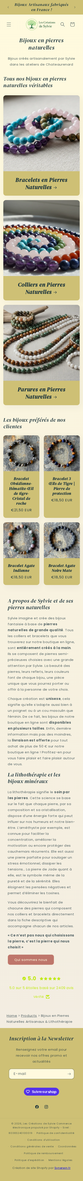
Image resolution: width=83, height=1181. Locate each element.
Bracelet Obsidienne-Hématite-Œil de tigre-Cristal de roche (21, 491)
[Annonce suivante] (75, 7)
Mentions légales (60, 1160)
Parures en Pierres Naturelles (42, 393)
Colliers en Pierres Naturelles (41, 288)
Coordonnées (67, 1146)
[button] (9, 24)
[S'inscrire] (69, 1074)
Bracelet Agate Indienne (21, 568)
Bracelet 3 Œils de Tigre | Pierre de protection (61, 486)
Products (29, 1015)
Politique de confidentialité (55, 1133)
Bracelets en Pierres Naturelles (41, 183)
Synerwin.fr (62, 1168)
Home (12, 1015)
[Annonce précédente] (8, 7)
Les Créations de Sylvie (39, 1123)
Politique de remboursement (43, 1153)
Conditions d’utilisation (43, 1140)
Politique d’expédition (29, 1160)
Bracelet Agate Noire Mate (61, 568)
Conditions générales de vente (32, 1146)
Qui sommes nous (30, 959)
